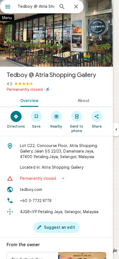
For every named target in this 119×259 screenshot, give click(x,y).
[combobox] (36, 6)
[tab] (28, 100)
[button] (56, 178)
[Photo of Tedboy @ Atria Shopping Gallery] (56, 33)
